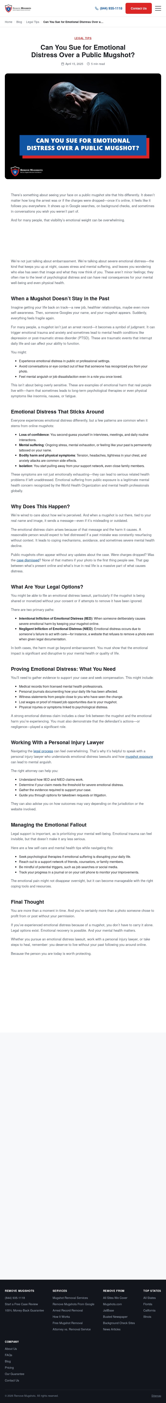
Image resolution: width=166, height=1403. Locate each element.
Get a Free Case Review (127, 243)
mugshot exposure (139, 756)
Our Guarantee (14, 1374)
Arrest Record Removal (68, 1310)
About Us (11, 1348)
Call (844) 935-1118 (109, 1015)
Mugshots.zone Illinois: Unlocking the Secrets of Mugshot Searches (39, 1132)
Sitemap (156, 1395)
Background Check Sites (119, 1323)
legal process (43, 750)
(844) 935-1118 (111, 8)
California (149, 1310)
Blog (19, 22)
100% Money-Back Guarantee (24, 1310)
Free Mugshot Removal (68, 1323)
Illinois (147, 1316)
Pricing (9, 1367)
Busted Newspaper (115, 1316)
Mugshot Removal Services (70, 1297)
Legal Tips (32, 22)
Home (8, 22)
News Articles (111, 1329)
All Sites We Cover (115, 1297)
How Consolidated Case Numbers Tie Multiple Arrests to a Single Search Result (34, 1234)
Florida (147, 1304)
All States (149, 1297)
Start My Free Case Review (63, 1015)
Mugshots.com (112, 1304)
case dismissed (28, 560)
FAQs (8, 1355)
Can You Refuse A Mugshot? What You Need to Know (114, 1132)
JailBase (108, 1310)
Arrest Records (21, 1123)
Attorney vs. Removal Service (72, 1329)
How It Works (61, 1316)
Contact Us (139, 8)
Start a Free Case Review (21, 1304)
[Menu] (158, 8)
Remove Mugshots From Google (73, 1304)
